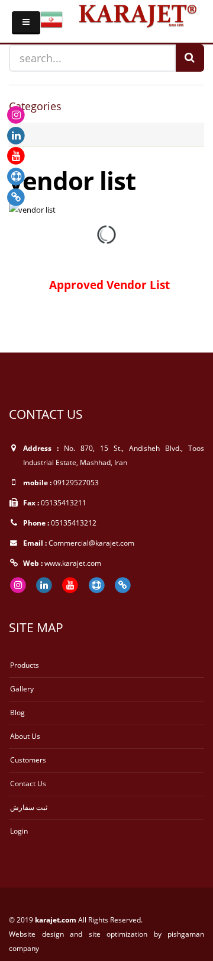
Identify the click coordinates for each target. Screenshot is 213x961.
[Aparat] (16, 176)
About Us (25, 736)
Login (19, 830)
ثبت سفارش (28, 807)
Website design (39, 933)
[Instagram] (16, 114)
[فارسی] (51, 18)
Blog (17, 712)
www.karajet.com (72, 563)
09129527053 (76, 482)
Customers (28, 759)
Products (24, 665)
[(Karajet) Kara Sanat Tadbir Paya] (137, 14)
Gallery (22, 688)
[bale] (16, 196)
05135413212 (73, 522)
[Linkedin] (16, 134)
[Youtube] (16, 155)
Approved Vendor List (108, 284)
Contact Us (28, 783)
